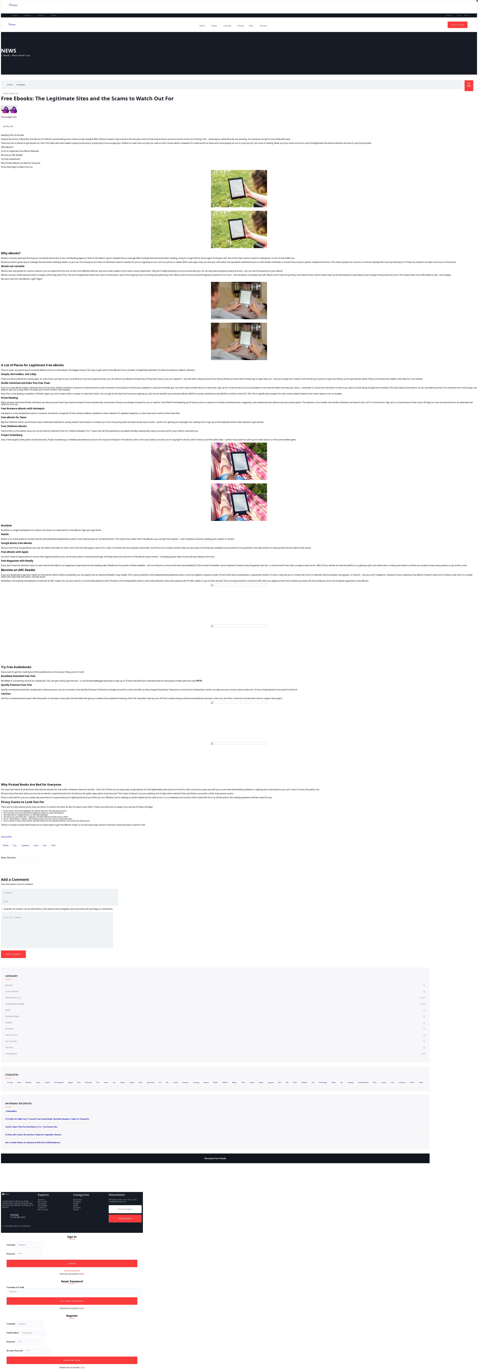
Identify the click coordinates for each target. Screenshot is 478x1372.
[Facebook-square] (83, 1228)
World (412, 1082)
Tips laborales (11, 1041)
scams (36, 845)
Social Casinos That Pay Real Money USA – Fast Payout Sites (31, 1127)
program (271, 1082)
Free (14, 845)
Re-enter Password (15, 1351)
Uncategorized (11, 1054)
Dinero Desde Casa (21, 55)
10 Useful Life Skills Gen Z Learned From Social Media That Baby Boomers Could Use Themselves (47, 1119)
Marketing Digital (12, 1016)
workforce (402, 1082)
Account (10, 1082)
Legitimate (25, 845)
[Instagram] (96, 1228)
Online (251, 1082)
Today (333, 1082)
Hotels (7, 1010)
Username (11, 1245)
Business (28, 1082)
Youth (421, 1082)
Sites (44, 845)
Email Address (13, 1333)
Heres (141, 1082)
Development (59, 1082)
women (383, 1082)
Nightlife (8, 1022)
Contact (263, 25)
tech (313, 1082)
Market (215, 1082)
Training (350, 1082)
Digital (70, 1082)
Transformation (363, 1082)
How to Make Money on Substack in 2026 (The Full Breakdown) (32, 1142)
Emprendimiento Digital (14, 1004)
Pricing (241, 25)
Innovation (150, 1082)
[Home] (11, 25)
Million (225, 1082)
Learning (196, 1082)
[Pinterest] (90, 1228)
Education (88, 1082)
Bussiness (9, 985)
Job (160, 1082)
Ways (375, 1082)
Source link (6, 836)
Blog (251, 25)
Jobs (167, 1082)
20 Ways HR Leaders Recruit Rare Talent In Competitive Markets (33, 1135)
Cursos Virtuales (11, 991)
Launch (175, 1082)
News (243, 1082)
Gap (114, 1082)
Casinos (47, 1082)
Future (106, 1082)
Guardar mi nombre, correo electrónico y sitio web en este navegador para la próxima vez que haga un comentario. (58, 908)
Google (131, 1082)
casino (38, 1082)
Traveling (9, 1047)
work (392, 1082)
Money (234, 1082)
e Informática (11, 1111)
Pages (214, 25)
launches (185, 1082)
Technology (323, 1082)
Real (279, 1082)
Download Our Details (215, 1158)
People (261, 1082)
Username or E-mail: (15, 1287)
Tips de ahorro (11, 1035)
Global (122, 1082)
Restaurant (9, 1029)
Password (11, 1254)
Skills (295, 1082)
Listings (227, 25)
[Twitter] (76, 1228)
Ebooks (5, 845)
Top (341, 1082)
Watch (53, 845)
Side (287, 1082)
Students (304, 1082)
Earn (79, 1082)
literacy (206, 1082)
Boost (19, 1082)
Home (202, 25)
